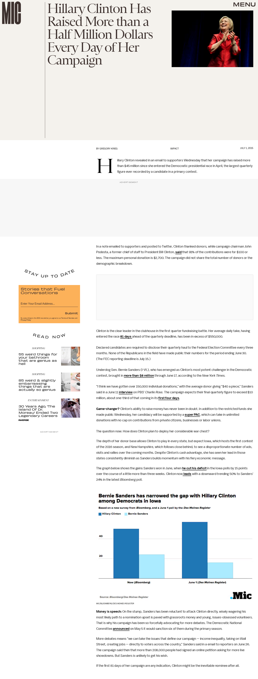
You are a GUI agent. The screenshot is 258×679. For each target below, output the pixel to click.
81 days (126, 336)
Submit (71, 313)
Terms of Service (67, 318)
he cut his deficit (194, 468)
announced (121, 628)
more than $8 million (139, 375)
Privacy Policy (26, 320)
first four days (168, 398)
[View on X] (175, 297)
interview (126, 392)
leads (187, 474)
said (178, 252)
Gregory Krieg (109, 148)
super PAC (192, 414)
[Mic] (11, 12)
